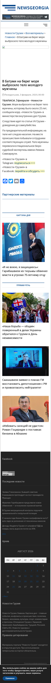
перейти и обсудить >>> (30, 171)
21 (31, 581)
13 (25, 576)
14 (31, 576)
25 (13, 587)
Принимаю (10, 678)
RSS (4, 534)
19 (19, 581)
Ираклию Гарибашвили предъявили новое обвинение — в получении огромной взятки (22, 504)
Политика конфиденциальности (35, 663)
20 (25, 581)
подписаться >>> (24, 163)
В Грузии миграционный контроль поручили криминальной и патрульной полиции (22, 511)
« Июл (5, 596)
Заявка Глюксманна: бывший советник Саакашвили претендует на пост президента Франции (22, 495)
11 (13, 576)
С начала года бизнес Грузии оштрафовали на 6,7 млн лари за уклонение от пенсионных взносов (25, 519)
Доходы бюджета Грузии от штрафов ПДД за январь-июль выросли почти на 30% (22, 527)
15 (37, 576)
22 (37, 581)
